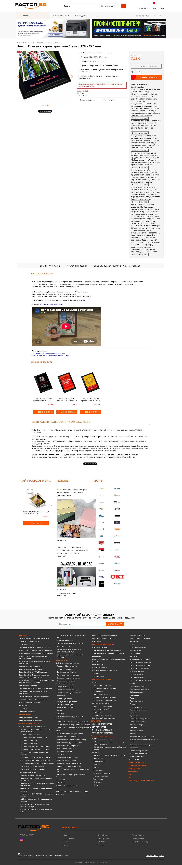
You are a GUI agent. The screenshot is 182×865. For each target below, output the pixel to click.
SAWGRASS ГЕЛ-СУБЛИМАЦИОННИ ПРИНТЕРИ (33, 692)
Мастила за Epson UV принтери (32, 769)
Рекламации (69, 838)
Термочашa (98, 779)
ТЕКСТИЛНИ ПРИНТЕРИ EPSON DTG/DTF (35, 647)
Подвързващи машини (102, 685)
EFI (57, 789)
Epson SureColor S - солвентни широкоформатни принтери (30, 668)
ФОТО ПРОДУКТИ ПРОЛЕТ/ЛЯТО (141, 780)
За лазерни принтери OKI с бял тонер (71, 739)
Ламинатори (98, 691)
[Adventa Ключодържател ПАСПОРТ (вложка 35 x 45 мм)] (36, 499)
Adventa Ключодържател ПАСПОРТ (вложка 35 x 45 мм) (36, 512)
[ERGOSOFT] (101, 563)
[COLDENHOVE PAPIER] (101, 529)
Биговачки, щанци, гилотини (104, 688)
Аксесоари (23, 705)
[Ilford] (117, 502)
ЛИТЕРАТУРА (133, 771)
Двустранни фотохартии (66, 672)
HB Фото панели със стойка (140, 665)
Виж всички (61, 595)
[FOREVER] (101, 509)
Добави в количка (45, 412)
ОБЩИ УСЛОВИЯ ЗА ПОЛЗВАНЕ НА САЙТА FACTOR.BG (117, 266)
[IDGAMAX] (117, 584)
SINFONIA (61, 783)
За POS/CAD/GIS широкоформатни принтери (34, 753)
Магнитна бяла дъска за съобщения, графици (144, 740)
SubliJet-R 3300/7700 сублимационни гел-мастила (36, 800)
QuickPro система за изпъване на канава (109, 755)
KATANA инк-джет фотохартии (67, 663)
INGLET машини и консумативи (104, 670)
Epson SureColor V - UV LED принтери (33, 672)
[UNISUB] (117, 536)
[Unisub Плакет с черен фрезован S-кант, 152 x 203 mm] (66, 382)
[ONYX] (101, 570)
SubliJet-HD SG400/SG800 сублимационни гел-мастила (36, 779)
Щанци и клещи (136, 653)
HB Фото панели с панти (139, 668)
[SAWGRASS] (101, 495)
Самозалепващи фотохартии (68, 678)
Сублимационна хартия (66, 681)
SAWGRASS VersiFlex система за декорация (35, 688)
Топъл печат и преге (101, 694)
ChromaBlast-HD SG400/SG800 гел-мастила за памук (36, 795)
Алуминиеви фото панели (140, 659)
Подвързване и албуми (101, 679)
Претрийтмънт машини (28, 717)
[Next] (162, 30)
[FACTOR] (101, 488)
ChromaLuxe (133, 656)
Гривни (133, 713)
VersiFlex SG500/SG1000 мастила (32, 775)
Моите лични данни (155, 855)
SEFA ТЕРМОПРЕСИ (99, 727)
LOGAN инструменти (100, 647)
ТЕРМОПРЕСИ (96, 721)
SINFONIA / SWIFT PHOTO (30, 641)
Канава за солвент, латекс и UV (69, 763)
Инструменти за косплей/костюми (107, 650)
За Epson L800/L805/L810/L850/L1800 (34, 737)
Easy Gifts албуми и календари (104, 718)
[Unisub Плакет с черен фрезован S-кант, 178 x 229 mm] (45, 77)
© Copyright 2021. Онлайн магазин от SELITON (91, 862)
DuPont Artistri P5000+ (64, 641)
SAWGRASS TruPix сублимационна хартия (73, 722)
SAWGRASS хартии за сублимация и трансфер (69, 717)
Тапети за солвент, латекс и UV (69, 766)
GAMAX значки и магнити (102, 739)
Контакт (101, 842)
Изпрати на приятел (87, 100)
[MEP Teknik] (117, 570)
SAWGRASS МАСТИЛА (27, 772)
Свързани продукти (77, 266)
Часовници (134, 695)
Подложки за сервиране (139, 689)
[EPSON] (117, 488)
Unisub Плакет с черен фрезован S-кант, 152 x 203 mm (67, 399)
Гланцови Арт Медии (65, 705)
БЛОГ (130, 777)
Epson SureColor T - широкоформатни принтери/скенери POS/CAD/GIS (34, 676)
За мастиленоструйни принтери (69, 742)
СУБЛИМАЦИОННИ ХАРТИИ (67, 757)
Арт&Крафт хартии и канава (68, 675)
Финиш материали (64, 751)
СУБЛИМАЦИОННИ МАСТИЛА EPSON (35, 760)
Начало (19, 42)
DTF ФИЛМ (96, 641)
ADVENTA (95, 752)
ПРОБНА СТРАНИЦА (140, 842)
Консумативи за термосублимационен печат (71, 775)
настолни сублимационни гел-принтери (49, 353)
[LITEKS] (101, 522)
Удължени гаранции (27, 711)
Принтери (22, 635)
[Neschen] (101, 516)
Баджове (96, 764)
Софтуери (23, 708)
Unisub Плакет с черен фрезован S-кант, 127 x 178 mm (43, 399)
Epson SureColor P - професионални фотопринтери (33, 657)
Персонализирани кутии (139, 751)
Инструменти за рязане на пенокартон (108, 653)
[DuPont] (117, 556)
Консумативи (98, 676)
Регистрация (103, 838)
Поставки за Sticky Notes (139, 719)
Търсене (101, 845)
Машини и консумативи (103, 715)
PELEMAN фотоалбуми (101, 703)
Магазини (143, 8)
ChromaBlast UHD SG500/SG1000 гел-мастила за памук (34, 805)
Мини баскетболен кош (139, 754)
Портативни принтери (28, 685)
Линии (132, 644)
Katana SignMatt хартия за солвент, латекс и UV (73, 770)
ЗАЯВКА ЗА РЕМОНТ (61, 15)
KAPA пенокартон (99, 664)
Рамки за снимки (136, 701)
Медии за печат (61, 660)
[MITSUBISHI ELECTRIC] (101, 584)
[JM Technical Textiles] (117, 516)
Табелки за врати (136, 731)
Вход (162, 8)
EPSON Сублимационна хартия (69, 693)
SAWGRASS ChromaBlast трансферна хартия (74, 728)
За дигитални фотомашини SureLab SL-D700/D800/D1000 (35, 730)
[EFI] (101, 536)
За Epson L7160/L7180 (28, 740)
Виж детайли (36, 523)
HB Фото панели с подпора (140, 662)
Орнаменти (134, 716)
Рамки (96, 767)
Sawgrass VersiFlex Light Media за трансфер (73, 725)
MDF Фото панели (137, 671)
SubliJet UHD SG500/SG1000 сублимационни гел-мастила (37, 784)
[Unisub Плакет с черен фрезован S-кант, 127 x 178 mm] (43, 382)
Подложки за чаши (137, 686)
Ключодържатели (100, 761)
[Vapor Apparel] (117, 509)
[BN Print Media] (117, 522)
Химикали (134, 641)
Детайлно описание (50, 266)
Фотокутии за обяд (137, 635)
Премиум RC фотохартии (67, 666)
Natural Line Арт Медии (66, 707)
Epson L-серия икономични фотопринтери (36, 653)
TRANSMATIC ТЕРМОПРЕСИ (102, 733)
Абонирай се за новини (67, 593)
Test (129, 774)
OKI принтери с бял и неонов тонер (33, 699)
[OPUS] (101, 550)
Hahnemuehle (61, 696)
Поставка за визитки (138, 722)
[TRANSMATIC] (101, 556)
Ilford (58, 731)
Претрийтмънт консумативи (30, 720)
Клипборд (134, 748)
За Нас (66, 842)
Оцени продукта (109, 100)
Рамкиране (96, 656)
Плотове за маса (136, 674)
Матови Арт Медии (64, 699)
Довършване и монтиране (102, 644)
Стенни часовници (100, 776)
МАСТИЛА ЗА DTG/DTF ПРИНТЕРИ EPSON (36, 757)
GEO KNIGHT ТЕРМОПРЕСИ (102, 724)
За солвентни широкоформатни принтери (37, 763)
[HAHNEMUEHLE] (101, 502)
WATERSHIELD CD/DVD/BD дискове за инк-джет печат (72, 793)
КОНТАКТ (97, 15)
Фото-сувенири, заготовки (34, 42)
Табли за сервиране (137, 692)
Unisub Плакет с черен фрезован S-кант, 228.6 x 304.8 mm (90, 399)
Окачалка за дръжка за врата (141, 745)
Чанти (95, 785)
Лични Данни (138, 835)
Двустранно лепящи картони (103, 638)
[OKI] (117, 576)
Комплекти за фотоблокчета (104, 697)
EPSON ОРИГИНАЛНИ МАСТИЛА (32, 726)
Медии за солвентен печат (66, 760)
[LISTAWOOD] (117, 543)
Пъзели (133, 698)
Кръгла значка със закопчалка (142, 736)
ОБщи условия (138, 838)
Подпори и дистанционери (140, 680)
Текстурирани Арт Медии (67, 702)
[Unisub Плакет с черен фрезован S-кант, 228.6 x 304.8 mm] (90, 382)
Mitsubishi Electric (27, 644)
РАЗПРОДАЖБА (81, 15)
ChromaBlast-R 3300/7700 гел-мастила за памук (72, 636)
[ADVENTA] (101, 543)
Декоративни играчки (102, 773)
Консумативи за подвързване (105, 700)
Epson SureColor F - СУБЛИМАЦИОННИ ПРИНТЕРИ (34, 662)
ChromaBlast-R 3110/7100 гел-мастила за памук (36, 810)
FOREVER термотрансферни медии (69, 734)
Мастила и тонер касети (28, 723)
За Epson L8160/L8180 (28, 743)
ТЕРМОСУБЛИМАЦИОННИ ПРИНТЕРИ (34, 638)
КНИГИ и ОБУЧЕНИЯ (136, 763)
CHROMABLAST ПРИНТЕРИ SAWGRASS (34, 696)
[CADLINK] (117, 563)
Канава (60, 710)
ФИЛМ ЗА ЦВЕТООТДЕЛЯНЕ (66, 786)
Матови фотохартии (65, 669)
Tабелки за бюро (136, 725)
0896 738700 (142, 15)
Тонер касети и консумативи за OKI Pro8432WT (71, 656)
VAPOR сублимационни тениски (104, 635)
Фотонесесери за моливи (140, 638)
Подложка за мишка (138, 647)
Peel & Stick (97, 712)
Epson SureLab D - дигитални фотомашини (35, 650)
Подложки (97, 782)
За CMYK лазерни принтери (67, 736)
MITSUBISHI (61, 780)
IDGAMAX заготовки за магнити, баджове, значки (109, 748)
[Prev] (20, 30)
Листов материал (136, 677)
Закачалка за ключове (139, 710)
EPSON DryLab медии (65, 687)
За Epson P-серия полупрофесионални (35, 746)
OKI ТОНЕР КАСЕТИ (63, 647)
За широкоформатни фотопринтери (34, 749)
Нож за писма (135, 650)
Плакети (57, 42)
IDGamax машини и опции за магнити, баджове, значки (108, 743)
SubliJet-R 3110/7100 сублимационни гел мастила (36, 790)
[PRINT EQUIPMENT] (101, 577)
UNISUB (49, 42)
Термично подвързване (102, 706)
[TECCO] (117, 529)
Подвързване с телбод (102, 709)
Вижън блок (98, 770)
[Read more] (73, 519)
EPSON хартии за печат (65, 684)
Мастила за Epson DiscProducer (32, 766)
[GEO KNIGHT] (117, 550)
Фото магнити (99, 758)
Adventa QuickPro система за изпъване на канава (108, 660)
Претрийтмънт (24, 714)
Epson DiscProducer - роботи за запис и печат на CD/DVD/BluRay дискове (36, 681)
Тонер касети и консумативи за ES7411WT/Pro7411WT (69, 651)
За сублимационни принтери (68, 745)
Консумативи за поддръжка (30, 702)
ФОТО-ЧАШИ (134, 760)
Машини (96, 673)
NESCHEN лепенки (99, 667)
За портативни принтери (30, 734)
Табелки (133, 734)
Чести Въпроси (104, 835)
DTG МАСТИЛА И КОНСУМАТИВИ (70, 644)
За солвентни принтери (66, 748)
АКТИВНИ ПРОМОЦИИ (137, 765)
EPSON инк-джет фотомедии (68, 690)
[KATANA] (117, 495)
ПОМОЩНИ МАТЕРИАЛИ (102, 730)
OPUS (94, 682)
